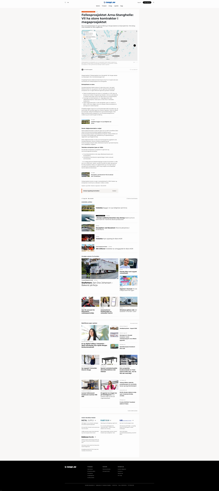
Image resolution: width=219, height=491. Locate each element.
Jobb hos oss (120, 473)
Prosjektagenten (90, 475)
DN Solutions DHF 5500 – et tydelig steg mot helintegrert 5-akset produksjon (128, 427)
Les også (93, 119)
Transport (104, 5)
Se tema (114, 190)
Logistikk (116, 5)
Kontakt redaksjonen (122, 469)
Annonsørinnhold (106, 471)
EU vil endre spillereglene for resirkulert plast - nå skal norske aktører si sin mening (108, 427)
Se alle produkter (90, 477)
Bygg (121, 5)
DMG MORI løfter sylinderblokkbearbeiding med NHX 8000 (128, 433)
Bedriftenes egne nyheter (89, 323)
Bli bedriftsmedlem (91, 471)
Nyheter (98, 5)
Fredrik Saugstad (88, 69)
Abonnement (90, 469)
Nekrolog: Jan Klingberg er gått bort (109, 423)
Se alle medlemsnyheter (132, 410)
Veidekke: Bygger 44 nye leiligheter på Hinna (101, 122)
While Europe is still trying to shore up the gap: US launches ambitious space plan (90, 441)
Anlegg (110, 5)
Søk (68, 2)
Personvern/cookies (106, 469)
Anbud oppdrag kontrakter (89, 11)
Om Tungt (120, 475)
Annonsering (90, 473)
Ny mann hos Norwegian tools (127, 423)
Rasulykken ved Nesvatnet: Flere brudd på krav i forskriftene (102, 175)
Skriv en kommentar (132, 198)
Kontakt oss (120, 471)
